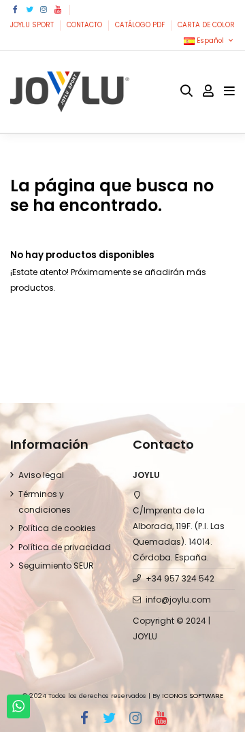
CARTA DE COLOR (206, 24)
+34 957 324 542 (180, 578)
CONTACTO (85, 24)
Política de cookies (57, 528)
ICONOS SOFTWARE (192, 695)
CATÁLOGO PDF (141, 24)
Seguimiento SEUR (56, 565)
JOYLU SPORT (33, 24)
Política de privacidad (64, 547)
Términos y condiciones (44, 501)
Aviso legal (41, 475)
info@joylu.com (178, 599)
